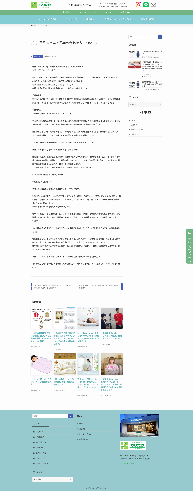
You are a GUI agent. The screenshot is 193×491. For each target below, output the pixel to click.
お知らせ (39, 448)
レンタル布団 (147, 19)
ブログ (108, 12)
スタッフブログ (38, 56)
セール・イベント (88, 12)
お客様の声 (126, 12)
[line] (145, 112)
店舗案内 (66, 12)
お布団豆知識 (41, 442)
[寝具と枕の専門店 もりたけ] (41, 5)
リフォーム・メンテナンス (118, 19)
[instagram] (141, 112)
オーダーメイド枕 (48, 19)
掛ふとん (90, 19)
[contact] (149, 112)
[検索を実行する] (160, 37)
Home (133, 120)
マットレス (71, 19)
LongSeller (39, 432)
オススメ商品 (41, 453)
